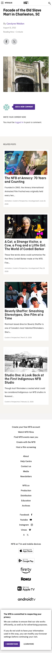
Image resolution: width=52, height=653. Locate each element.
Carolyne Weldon (15, 23)
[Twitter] (14, 42)
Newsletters (26, 476)
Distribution (26, 495)
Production (26, 490)
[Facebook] (6, 42)
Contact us (26, 466)
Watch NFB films (26, 432)
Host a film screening (26, 447)
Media (26, 471)
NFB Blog (8, 3)
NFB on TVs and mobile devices (26, 544)
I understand (12, 644)
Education (26, 500)
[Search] (49, 3)
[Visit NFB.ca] (30, 3)
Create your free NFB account (26, 427)
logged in (19, 122)
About (26, 456)
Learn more (29, 644)
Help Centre (26, 461)
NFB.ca (25, 485)
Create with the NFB (25, 442)
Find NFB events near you (26, 437)
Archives (26, 505)
